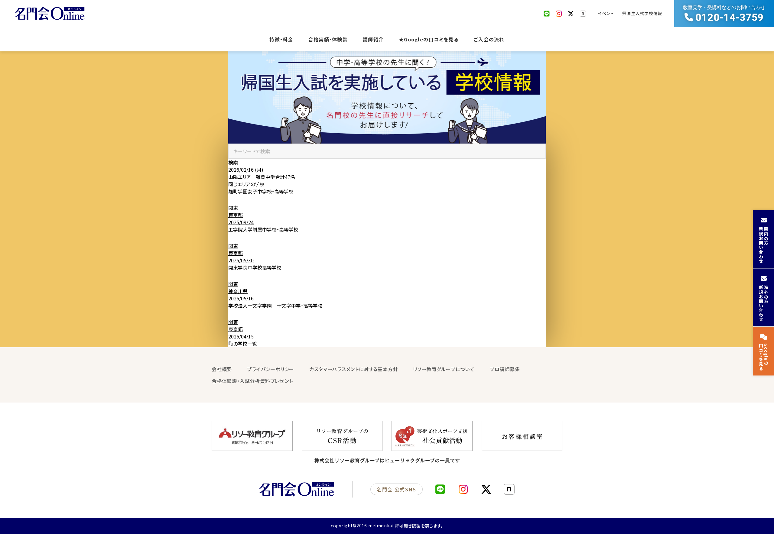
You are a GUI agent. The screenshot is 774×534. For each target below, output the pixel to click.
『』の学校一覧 (242, 343)
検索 (233, 162)
